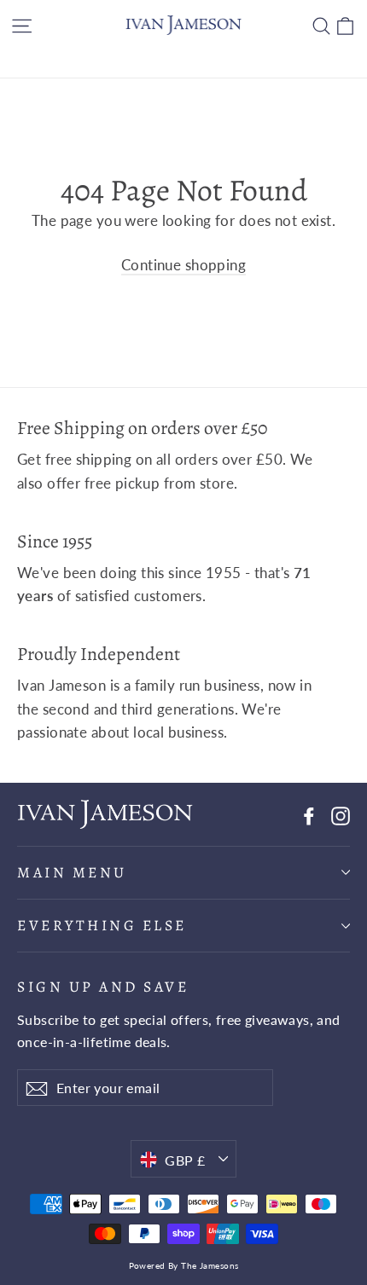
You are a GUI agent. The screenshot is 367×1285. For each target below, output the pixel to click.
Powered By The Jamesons (184, 1265)
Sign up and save (103, 986)
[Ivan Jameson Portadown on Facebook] (309, 813)
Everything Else (102, 925)
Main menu (72, 872)
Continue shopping (183, 265)
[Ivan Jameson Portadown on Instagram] (340, 813)
